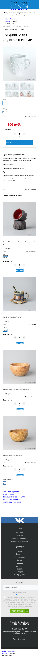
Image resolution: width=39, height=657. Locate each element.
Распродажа (19, 575)
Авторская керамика (11, 491)
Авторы (19, 572)
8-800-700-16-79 (19, 9)
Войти (7, 19)
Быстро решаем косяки (12, 502)
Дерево (19, 566)
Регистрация (14, 19)
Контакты (20, 536)
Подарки (19, 569)
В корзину (20, 270)
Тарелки (19, 554)
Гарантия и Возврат (19, 541)
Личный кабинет (19, 639)
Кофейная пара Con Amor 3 (12, 317)
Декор (19, 560)
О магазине (19, 533)
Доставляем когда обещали (14, 496)
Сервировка (19, 557)
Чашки (19, 551)
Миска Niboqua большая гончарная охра (16, 390)
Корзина (7, 21)
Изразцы (19, 563)
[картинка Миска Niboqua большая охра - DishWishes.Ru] (19, 433)
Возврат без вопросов (11, 499)
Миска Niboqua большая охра (12, 455)
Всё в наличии (8, 494)
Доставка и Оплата (19, 538)
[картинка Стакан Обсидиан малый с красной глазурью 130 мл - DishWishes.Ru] (19, 219)
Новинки (21, 595)
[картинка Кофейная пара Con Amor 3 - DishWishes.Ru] (19, 294)
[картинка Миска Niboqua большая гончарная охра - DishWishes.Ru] (19, 367)
